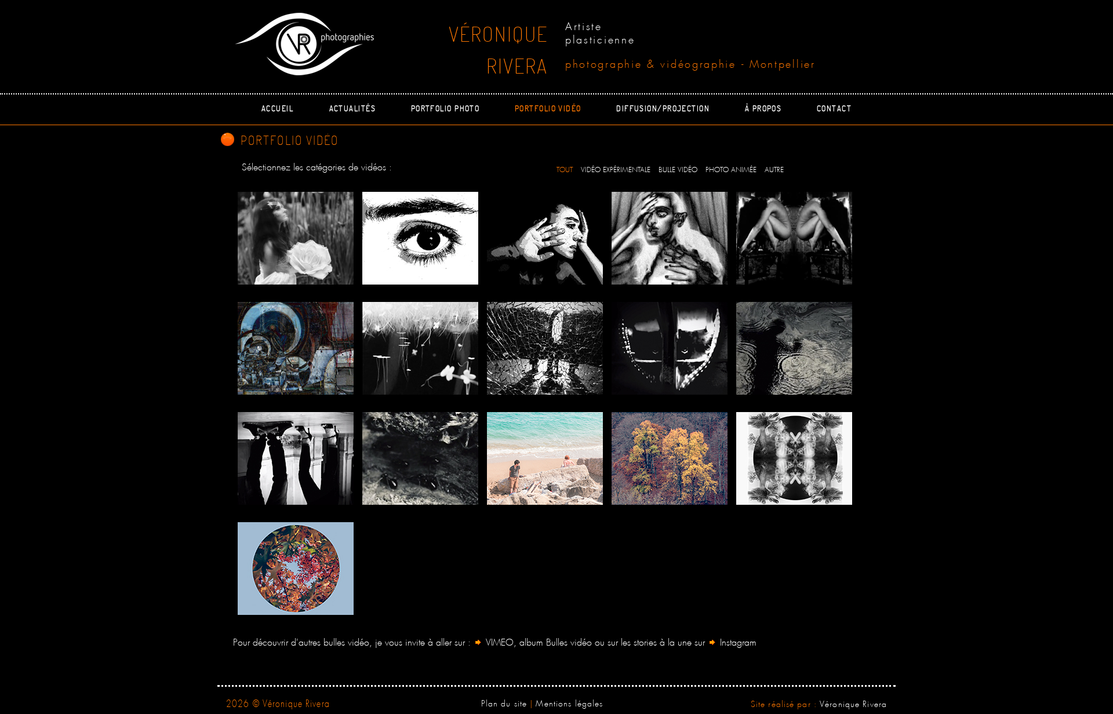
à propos (763, 108)
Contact (834, 108)
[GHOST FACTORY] (296, 348)
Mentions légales (569, 702)
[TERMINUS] (670, 348)
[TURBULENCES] (794, 348)
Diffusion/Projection (663, 108)
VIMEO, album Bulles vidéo (539, 640)
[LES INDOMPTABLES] (670, 458)
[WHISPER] (545, 238)
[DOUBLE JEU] (296, 458)
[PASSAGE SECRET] (545, 348)
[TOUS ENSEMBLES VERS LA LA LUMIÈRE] (420, 348)
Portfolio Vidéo (548, 108)
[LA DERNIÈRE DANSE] (296, 238)
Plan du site (504, 702)
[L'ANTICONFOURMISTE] (420, 458)
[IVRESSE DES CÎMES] (296, 568)
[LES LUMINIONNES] (794, 458)
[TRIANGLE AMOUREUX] (545, 458)
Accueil (277, 108)
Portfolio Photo (445, 108)
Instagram (736, 640)
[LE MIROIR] (670, 238)
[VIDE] (420, 238)
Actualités (352, 108)
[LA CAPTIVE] (794, 238)
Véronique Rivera (853, 702)
